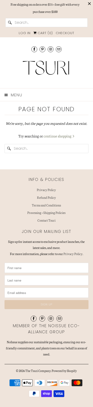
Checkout (65, 33)
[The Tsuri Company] (46, 69)
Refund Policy (46, 197)
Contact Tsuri (46, 220)
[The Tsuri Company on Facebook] (34, 49)
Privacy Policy (46, 189)
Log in (24, 33)
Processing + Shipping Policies (46, 212)
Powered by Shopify (64, 371)
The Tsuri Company (38, 371)
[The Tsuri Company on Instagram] (50, 49)
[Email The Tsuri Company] (59, 49)
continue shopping (58, 135)
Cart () (45, 33)
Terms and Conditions (46, 205)
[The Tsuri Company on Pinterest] (42, 49)
